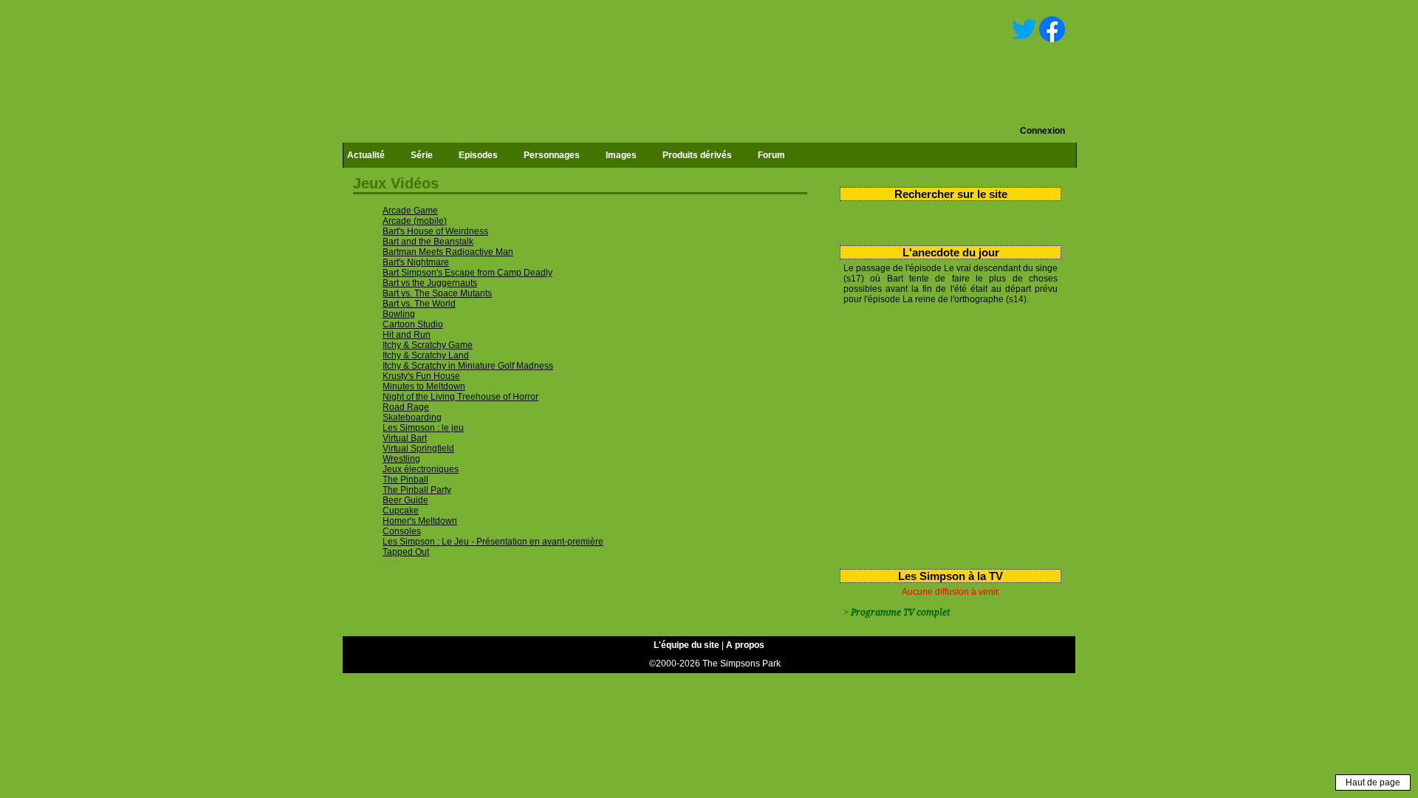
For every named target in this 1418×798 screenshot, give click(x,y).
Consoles (402, 531)
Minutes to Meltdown (424, 386)
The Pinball (405, 479)
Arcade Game (410, 210)
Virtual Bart (405, 438)
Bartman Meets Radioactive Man (448, 252)
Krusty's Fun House (421, 376)
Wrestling (401, 459)
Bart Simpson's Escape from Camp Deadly (467, 272)
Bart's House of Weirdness (435, 231)
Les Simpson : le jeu (423, 428)
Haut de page (1373, 782)
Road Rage (406, 407)
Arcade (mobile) (415, 221)
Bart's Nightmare (416, 262)
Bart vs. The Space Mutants (437, 293)
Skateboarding (412, 417)
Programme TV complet (900, 612)
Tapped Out (406, 552)
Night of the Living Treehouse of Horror (460, 397)
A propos (745, 645)
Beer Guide (405, 500)
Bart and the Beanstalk (428, 241)
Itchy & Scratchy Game (428, 345)
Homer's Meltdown (420, 521)
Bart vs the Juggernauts (430, 283)
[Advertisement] (945, 434)
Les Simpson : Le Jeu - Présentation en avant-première (493, 541)
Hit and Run (407, 335)
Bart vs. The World (419, 304)
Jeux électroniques (421, 469)
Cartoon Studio (413, 324)
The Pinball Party (417, 490)
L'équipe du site (686, 645)
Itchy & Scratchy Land (426, 355)
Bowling (399, 314)
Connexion (1042, 131)
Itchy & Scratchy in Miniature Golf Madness (468, 366)
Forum (771, 155)
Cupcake (401, 510)
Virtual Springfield (418, 448)
